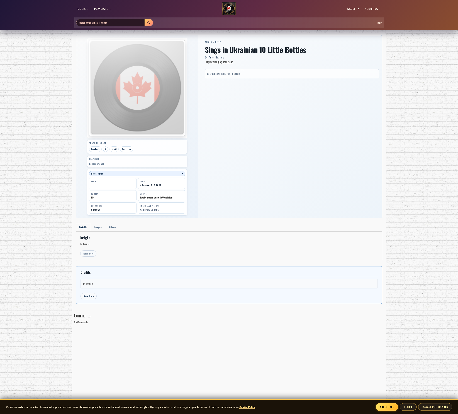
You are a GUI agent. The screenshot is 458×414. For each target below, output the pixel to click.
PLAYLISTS (101, 9)
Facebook (95, 149)
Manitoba (228, 62)
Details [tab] (83, 227)
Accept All (387, 407)
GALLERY (353, 9)
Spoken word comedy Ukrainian (156, 197)
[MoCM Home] (229, 9)
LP (92, 197)
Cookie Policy (247, 407)
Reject (408, 407)
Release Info (137, 173)
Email (114, 149)
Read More (88, 253)
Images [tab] (98, 227)
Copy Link (126, 149)
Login (379, 23)
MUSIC (82, 9)
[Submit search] (148, 22)
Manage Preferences (435, 407)
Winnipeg (217, 62)
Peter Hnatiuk (216, 57)
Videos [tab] (112, 227)
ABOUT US (372, 9)
